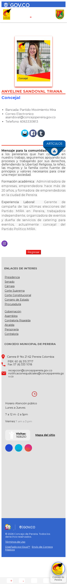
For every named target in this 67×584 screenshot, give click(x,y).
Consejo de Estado (17, 299)
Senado (10, 281)
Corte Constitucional (18, 295)
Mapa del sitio (45, 435)
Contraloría (11, 334)
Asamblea (11, 316)
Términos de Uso (15, 541)
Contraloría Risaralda (18, 320)
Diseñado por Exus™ (17, 546)
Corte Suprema (15, 290)
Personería (12, 329)
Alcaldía (9, 325)
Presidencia (12, 277)
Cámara (10, 286)
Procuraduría (13, 304)
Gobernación (13, 311)
